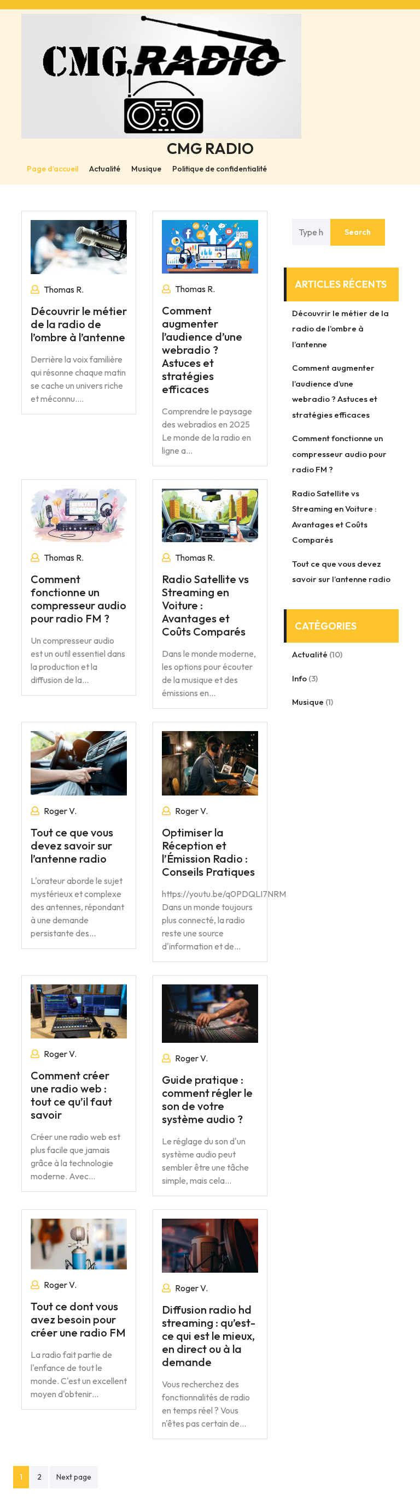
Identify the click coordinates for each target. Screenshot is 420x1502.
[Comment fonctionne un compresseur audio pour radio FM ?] (79, 514)
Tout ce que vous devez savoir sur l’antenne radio (72, 845)
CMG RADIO (210, 148)
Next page (73, 1477)
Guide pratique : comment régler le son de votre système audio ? (207, 1099)
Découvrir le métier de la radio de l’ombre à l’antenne (79, 324)
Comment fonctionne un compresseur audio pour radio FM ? (78, 598)
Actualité (104, 169)
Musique (146, 169)
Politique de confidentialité (219, 169)
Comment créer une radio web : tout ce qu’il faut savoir (71, 1094)
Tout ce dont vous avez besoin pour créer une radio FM (78, 1319)
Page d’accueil (52, 169)
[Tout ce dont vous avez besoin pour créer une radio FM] (79, 1242)
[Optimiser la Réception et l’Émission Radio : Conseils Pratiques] (210, 762)
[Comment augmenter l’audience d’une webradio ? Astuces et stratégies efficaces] (210, 245)
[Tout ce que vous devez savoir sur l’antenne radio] (79, 762)
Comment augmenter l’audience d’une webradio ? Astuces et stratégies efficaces (202, 350)
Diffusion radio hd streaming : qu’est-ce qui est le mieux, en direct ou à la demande (208, 1336)
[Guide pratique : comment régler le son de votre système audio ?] (210, 1012)
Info (299, 678)
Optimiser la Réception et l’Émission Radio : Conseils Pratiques (208, 852)
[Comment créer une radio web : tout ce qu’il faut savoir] (79, 1010)
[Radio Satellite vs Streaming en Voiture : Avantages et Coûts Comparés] (210, 514)
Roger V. (60, 810)
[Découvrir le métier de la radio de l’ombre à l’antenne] (79, 245)
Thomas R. (64, 289)
